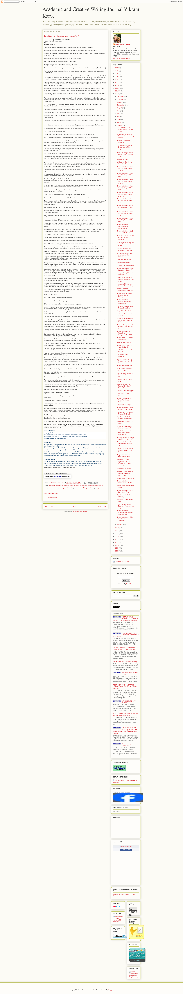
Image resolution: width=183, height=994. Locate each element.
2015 (117, 531)
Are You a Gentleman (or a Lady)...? (125, 314)
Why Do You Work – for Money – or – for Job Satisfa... (124, 361)
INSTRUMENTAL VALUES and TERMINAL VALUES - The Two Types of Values (125, 618)
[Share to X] (93, 483)
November (120, 99)
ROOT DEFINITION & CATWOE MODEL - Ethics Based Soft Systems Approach (125, 686)
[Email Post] (85, 483)
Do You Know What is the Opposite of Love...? (125, 269)
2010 (117, 545)
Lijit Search (116, 811)
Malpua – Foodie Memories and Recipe (125, 289)
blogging (66, 485)
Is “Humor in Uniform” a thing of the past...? (124, 427)
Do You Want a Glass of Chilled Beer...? (124, 338)
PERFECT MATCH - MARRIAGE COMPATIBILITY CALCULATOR (125, 648)
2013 (117, 536)
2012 (117, 539)
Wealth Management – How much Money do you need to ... (124, 432)
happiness (97, 485)
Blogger (110, 990)
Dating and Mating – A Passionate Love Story (125, 285)
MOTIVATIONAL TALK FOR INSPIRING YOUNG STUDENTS (126, 635)
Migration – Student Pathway (123, 496)
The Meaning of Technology (127, 745)
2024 (117, 73)
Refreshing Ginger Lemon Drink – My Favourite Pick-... (125, 320)
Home (75, 506)
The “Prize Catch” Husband (122, 355)
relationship (69, 488)
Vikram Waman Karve (122, 44)
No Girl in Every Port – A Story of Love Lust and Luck (125, 326)
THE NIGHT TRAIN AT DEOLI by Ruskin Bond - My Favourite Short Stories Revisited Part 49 (125, 730)
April (118, 119)
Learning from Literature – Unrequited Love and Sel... (125, 375)
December (120, 96)
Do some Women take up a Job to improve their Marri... (125, 243)
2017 (117, 94)
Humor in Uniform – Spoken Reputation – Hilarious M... (124, 301)
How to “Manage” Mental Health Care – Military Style (125, 154)
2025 (117, 71)
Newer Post (48, 506)
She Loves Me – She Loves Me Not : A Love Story (125, 129)
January (120, 524)
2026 (117, 68)
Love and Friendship (123, 262)
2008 (117, 551)
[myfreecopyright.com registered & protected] (126, 782)
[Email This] (89, 483)
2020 (117, 85)
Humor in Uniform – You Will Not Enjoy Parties (125, 408)
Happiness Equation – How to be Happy (124, 455)
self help (84, 488)
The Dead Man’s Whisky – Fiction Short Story (125, 307)
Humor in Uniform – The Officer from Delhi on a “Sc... (125, 443)
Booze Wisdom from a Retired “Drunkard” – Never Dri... (124, 386)
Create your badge (125, 792)
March (119, 122)
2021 (117, 82)
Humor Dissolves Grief (124, 365)
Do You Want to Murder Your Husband (124, 346)
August (119, 108)
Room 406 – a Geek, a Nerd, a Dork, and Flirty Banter (125, 136)
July (118, 111)
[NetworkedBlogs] (126, 846)
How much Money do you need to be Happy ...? (125, 438)
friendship (91, 485)
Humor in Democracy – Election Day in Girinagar (124, 295)
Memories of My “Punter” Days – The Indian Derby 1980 (125, 473)
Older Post (102, 506)
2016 (117, 528)
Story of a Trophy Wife (124, 259)
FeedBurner (130, 584)
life (102, 485)
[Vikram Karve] (128, 801)
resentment (77, 488)
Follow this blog (126, 849)
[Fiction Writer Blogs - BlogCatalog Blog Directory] (134, 977)
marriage (55, 488)
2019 (117, 88)
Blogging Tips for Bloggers (125, 390)
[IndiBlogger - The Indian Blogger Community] (136, 938)
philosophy (62, 488)
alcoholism (52, 485)
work (93, 488)
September (121, 105)
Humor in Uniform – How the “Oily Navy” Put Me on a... (125, 200)
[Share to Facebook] (95, 483)
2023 (117, 76)
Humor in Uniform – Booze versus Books (124, 482)
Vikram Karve (116, 792)
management (48, 488)
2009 (117, 548)
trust (89, 488)
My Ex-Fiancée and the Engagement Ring (124, 146)
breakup (72, 485)
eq (86, 485)
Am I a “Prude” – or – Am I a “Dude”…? (125, 351)
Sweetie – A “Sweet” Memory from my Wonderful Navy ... (124, 461)
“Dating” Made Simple (124, 405)
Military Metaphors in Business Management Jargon (125, 506)
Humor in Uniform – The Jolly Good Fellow (125, 491)
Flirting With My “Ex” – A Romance (125, 274)
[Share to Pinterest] (97, 483)
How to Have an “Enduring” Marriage (125, 661)
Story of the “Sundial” (124, 311)
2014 (117, 533)
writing (97, 488)
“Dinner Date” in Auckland (125, 478)
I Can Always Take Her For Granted (124, 369)
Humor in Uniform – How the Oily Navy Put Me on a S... (125, 168)
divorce (82, 485)
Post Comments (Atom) (79, 512)
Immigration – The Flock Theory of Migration (125, 413)
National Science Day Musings (124, 141)
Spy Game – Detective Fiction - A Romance (124, 417)
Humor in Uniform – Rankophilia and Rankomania (123, 226)
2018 (117, 91)
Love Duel (120, 150)
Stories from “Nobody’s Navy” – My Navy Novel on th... (125, 279)
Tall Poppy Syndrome (124, 469)
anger (58, 485)
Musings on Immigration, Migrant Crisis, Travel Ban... (125, 450)
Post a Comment (52, 497)
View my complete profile (121, 58)
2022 (117, 79)
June (119, 113)
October (120, 102)
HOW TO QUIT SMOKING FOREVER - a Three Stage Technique (126, 714)
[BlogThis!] (91, 483)
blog (61, 485)
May (118, 116)
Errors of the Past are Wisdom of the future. (125, 249)
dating (77, 485)
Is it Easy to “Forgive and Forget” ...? (125, 163)
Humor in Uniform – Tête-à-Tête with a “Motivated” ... (125, 519)
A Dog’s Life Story (122, 159)
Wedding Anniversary (124, 342)
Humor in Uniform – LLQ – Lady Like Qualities (125, 232)
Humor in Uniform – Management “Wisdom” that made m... (125, 512)
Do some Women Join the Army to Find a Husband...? (125, 237)
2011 (117, 542)
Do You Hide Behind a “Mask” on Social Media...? (124, 400)
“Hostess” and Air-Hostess (125, 265)
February (120, 125)
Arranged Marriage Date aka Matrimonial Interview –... (125, 255)
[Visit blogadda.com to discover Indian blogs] (117, 907)
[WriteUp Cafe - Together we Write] (137, 962)
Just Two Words (122, 466)
